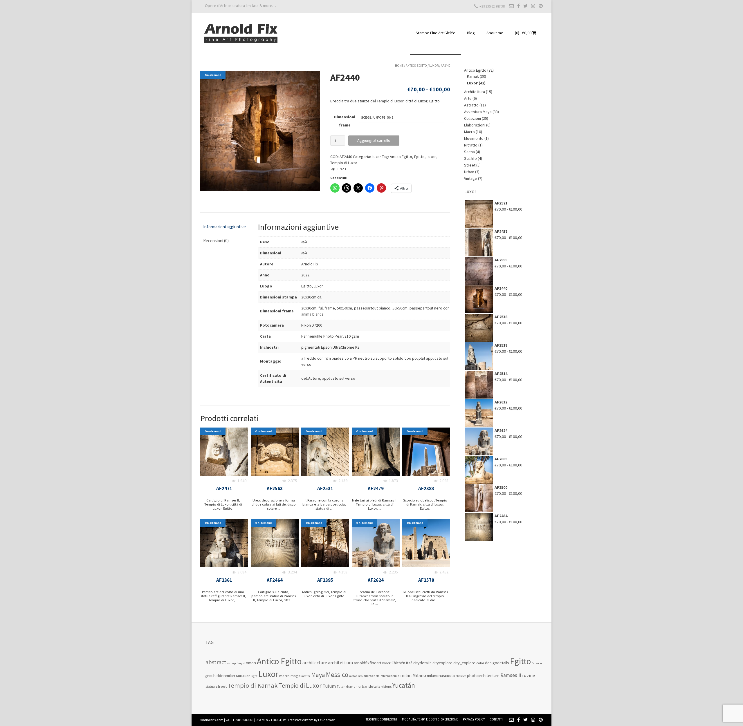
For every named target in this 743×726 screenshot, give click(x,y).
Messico (337, 674)
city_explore (464, 662)
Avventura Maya (478, 111)
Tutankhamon (347, 687)
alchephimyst (236, 663)
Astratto (471, 105)
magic (295, 676)
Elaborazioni (474, 125)
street (221, 686)
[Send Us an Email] (511, 5)
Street (469, 165)
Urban (469, 171)
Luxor (434, 66)
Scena (469, 151)
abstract (215, 662)
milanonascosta (441, 675)
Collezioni (472, 118)
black (386, 663)
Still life (470, 158)
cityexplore (442, 662)
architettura (340, 663)
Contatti (496, 719)
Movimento (474, 138)
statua (210, 687)
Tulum (329, 686)
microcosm (371, 676)
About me (494, 32)
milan (406, 675)
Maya (318, 675)
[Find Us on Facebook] (518, 5)
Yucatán (403, 685)
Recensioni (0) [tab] (216, 240)
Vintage (470, 178)
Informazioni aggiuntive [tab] (224, 226)
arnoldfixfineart (367, 662)
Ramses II (510, 675)
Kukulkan (243, 676)
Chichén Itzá (402, 662)
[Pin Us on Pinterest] (541, 5)
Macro (469, 131)
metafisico (356, 676)
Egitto (419, 156)
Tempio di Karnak (252, 685)
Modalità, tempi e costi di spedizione (430, 719)
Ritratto (470, 145)
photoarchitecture (483, 675)
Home (399, 66)
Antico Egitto (416, 66)
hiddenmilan (224, 675)
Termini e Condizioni (381, 719)
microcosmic (389, 676)
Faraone (537, 663)
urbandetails (369, 686)
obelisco (461, 676)
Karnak (473, 76)
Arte (468, 98)
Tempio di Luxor (343, 162)
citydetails (422, 662)
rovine (528, 675)
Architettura (474, 91)
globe (208, 676)
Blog (471, 32)
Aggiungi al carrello (373, 140)
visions (386, 687)
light (254, 676)
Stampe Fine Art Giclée (435, 32)
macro (284, 676)
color (480, 663)
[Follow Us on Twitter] (525, 5)
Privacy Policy (474, 719)
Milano (419, 675)
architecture (314, 662)
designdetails (497, 662)
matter (305, 676)
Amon (251, 662)
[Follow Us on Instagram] (533, 5)
